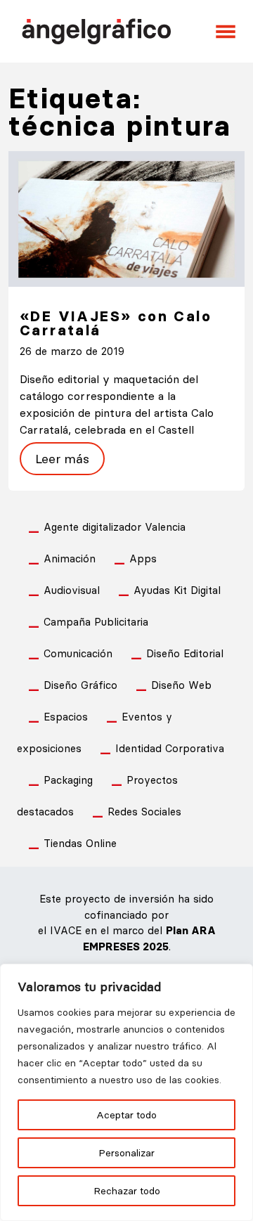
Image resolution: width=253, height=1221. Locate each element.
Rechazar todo (126, 1190)
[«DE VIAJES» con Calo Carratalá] (126, 217)
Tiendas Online (80, 843)
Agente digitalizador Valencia (115, 527)
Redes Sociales (144, 811)
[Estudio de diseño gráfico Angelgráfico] (97, 30)
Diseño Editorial (184, 653)
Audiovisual (72, 590)
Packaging (68, 780)
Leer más (62, 459)
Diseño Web (181, 685)
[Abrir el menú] (226, 31)
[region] (126, 1092)
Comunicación (78, 653)
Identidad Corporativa (169, 748)
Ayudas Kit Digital (177, 590)
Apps (143, 558)
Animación (70, 558)
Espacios (66, 716)
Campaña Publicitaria (96, 621)
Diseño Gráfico (80, 685)
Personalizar (126, 1152)
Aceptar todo (126, 1115)
